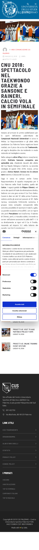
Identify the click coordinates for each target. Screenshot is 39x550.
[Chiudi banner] (36, 231)
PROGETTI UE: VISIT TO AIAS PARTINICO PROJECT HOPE (24, 330)
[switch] (33, 281)
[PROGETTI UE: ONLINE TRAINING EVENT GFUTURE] (6, 346)
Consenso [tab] (6, 237)
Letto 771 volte (10, 59)
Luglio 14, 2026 (18, 334)
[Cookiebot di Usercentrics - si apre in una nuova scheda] (23, 231)
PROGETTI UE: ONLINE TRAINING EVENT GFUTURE (25, 344)
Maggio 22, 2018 (11, 56)
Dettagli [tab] (17, 237)
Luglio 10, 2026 (18, 348)
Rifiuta (19, 317)
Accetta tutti (19, 304)
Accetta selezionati (19, 311)
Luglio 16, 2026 (18, 322)
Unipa (23, 56)
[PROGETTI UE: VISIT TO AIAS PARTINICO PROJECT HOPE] (6, 332)
